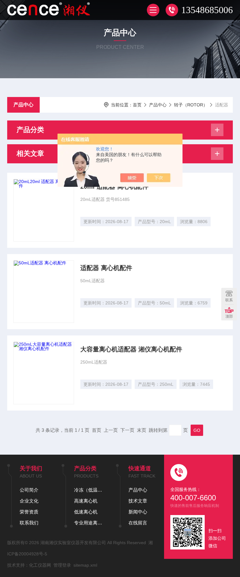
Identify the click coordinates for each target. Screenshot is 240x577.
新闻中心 (137, 511)
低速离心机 (86, 511)
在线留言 (137, 522)
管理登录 (62, 565)
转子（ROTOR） (191, 104)
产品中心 (23, 104)
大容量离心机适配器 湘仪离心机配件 (131, 349)
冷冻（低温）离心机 (88, 490)
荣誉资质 (29, 511)
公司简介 (29, 490)
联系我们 (29, 522)
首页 (137, 104)
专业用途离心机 (88, 522)
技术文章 (137, 500)
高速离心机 (86, 500)
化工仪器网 (40, 565)
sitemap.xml (85, 565)
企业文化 (29, 500)
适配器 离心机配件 (106, 267)
